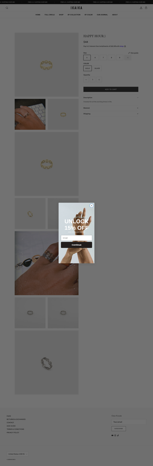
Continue (76, 244)
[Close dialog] (92, 206)
